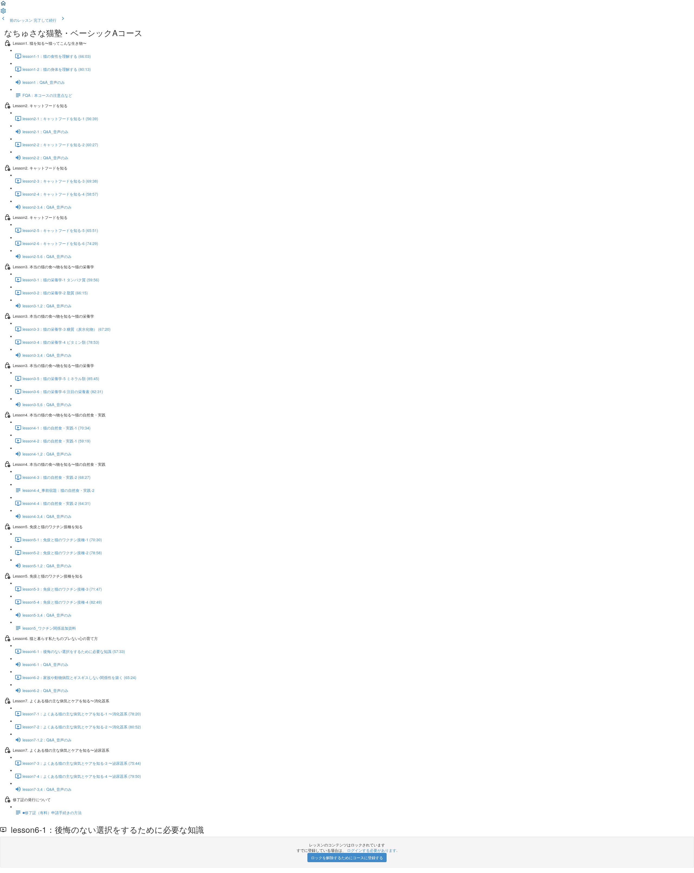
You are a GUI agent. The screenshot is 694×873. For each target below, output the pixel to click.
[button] (3, 5)
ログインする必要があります (371, 850)
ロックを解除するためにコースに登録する (347, 857)
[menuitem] (3, 12)
